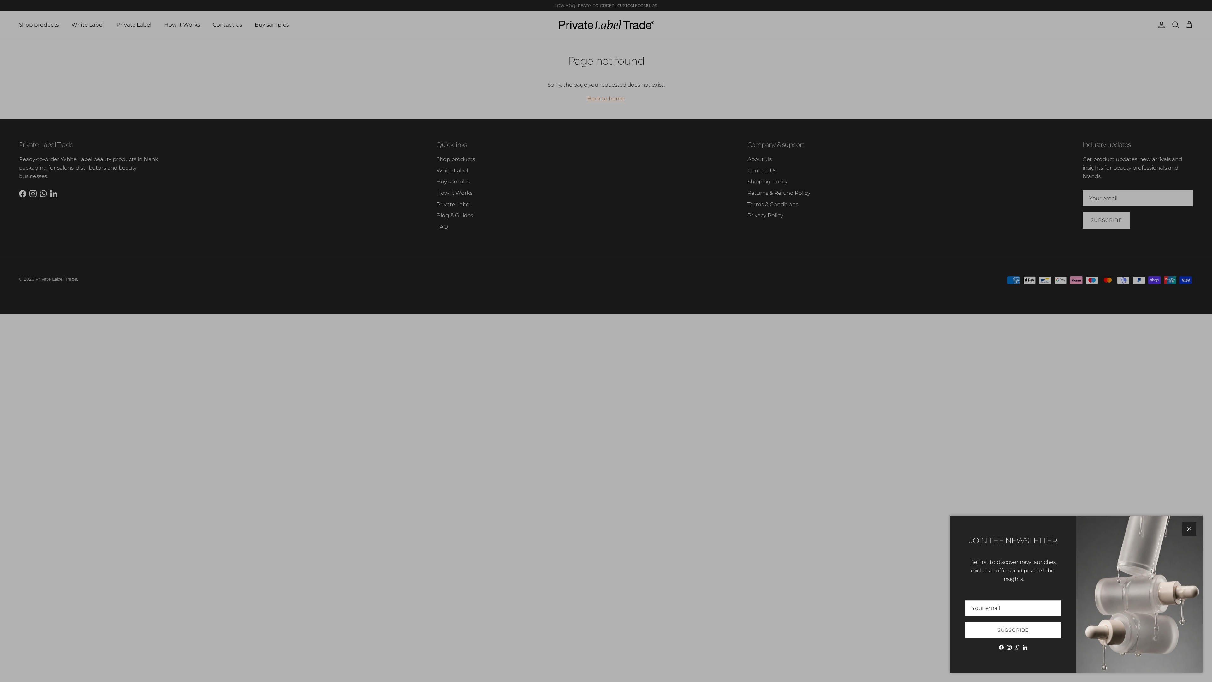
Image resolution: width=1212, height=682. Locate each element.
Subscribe (1013, 630)
